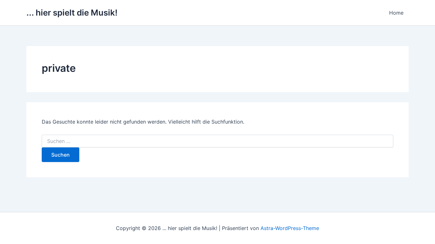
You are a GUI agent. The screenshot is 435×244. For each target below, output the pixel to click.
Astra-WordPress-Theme (289, 228)
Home (396, 13)
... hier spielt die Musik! (72, 12)
